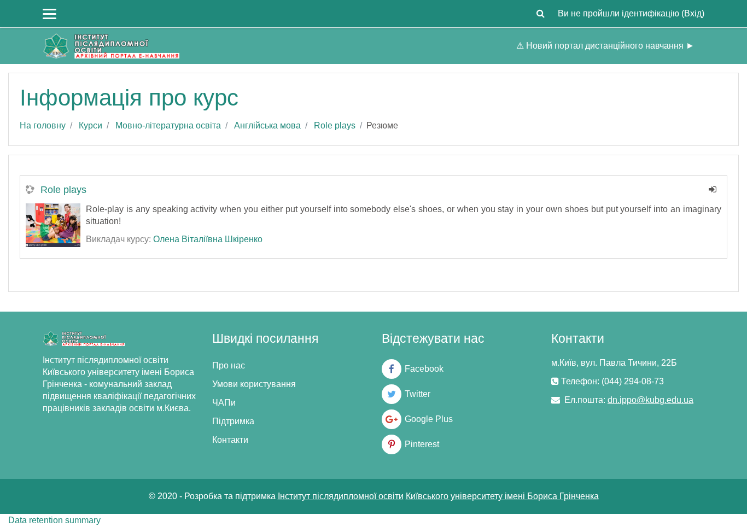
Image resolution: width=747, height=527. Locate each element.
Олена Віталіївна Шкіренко (207, 239)
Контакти (230, 439)
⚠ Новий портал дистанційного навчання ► (605, 45)
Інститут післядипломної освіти (341, 496)
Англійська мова (267, 125)
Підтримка (233, 421)
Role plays (334, 125)
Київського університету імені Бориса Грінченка (502, 496)
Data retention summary (54, 520)
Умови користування (254, 384)
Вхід (693, 13)
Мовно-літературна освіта (168, 125)
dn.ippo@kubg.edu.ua (650, 400)
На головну (43, 125)
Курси (90, 125)
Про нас (228, 365)
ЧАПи (224, 402)
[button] (540, 13)
